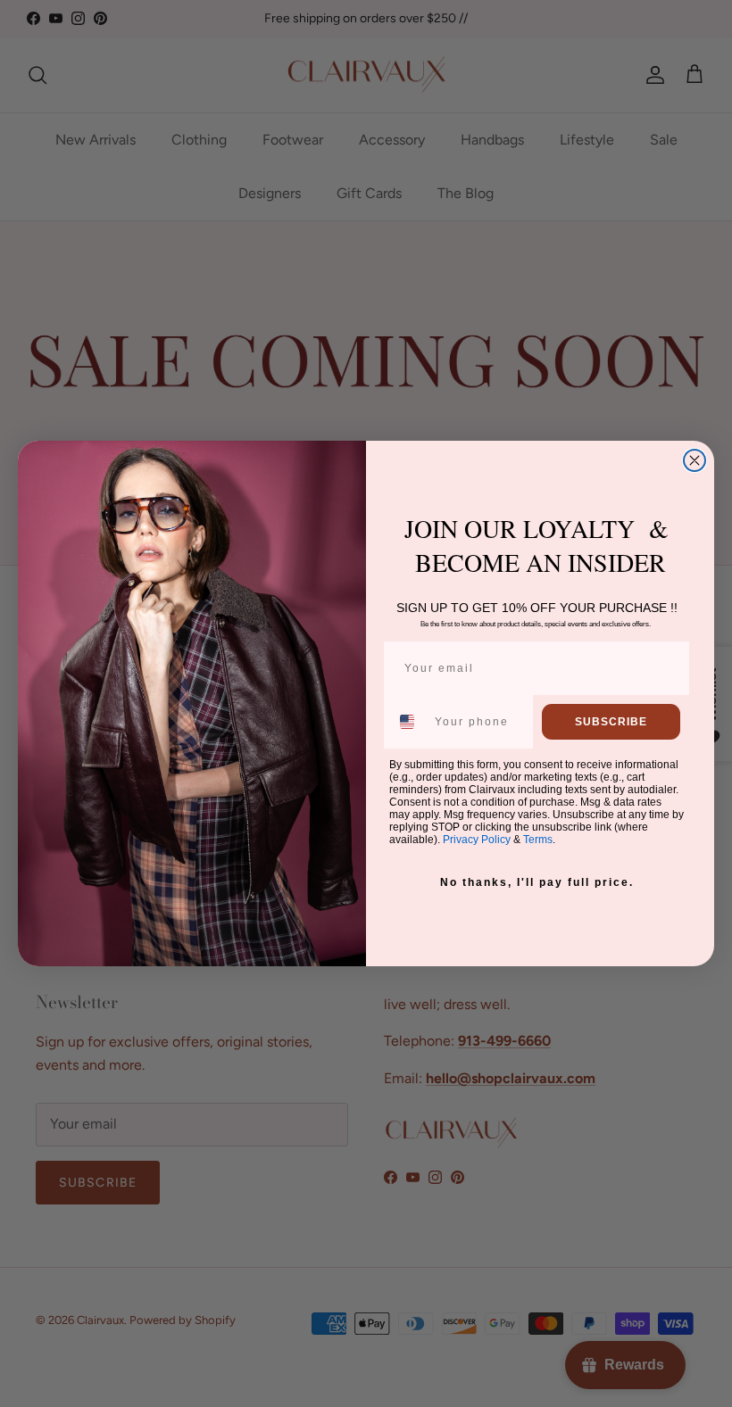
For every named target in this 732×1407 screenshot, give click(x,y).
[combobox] (408, 722)
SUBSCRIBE (611, 722)
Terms (538, 839)
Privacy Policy (477, 839)
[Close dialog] (694, 460)
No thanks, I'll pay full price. (537, 882)
